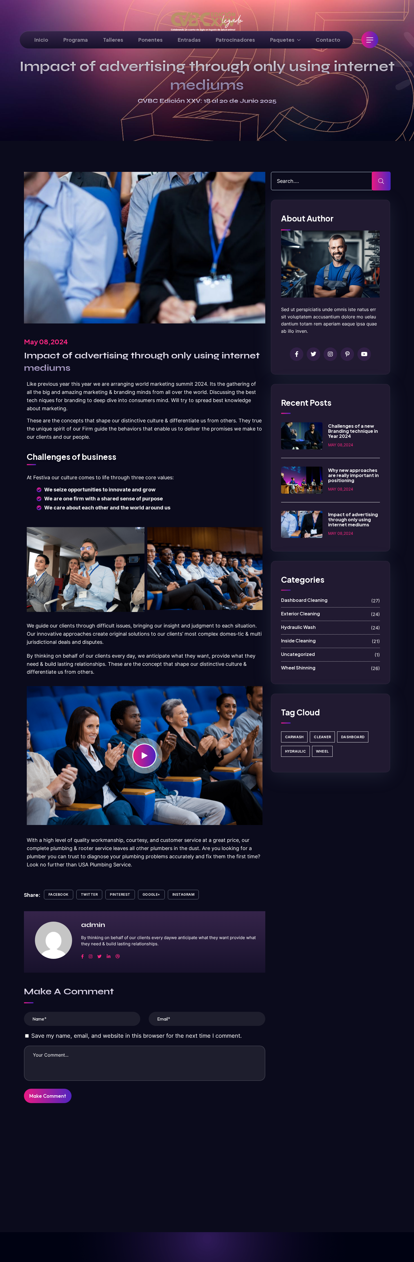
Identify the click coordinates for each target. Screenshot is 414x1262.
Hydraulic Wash (330, 627)
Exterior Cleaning (330, 614)
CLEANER (322, 737)
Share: (32, 894)
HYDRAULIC (295, 751)
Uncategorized (330, 654)
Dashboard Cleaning (330, 600)
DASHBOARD (352, 737)
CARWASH (294, 737)
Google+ (151, 894)
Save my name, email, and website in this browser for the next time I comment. (136, 1035)
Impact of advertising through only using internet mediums (353, 519)
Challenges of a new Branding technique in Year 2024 (353, 431)
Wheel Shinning (330, 668)
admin (93, 925)
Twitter (89, 894)
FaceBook (58, 894)
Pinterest (120, 894)
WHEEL (322, 751)
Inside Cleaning (330, 641)
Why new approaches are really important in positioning (353, 475)
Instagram (183, 894)
